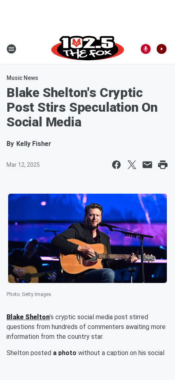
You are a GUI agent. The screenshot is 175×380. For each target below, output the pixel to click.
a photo (65, 353)
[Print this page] (162, 164)
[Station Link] (87, 49)
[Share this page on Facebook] (116, 164)
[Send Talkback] (146, 49)
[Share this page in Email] (147, 164)
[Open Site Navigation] (11, 49)
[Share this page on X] (132, 164)
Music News (22, 78)
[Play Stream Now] (161, 49)
